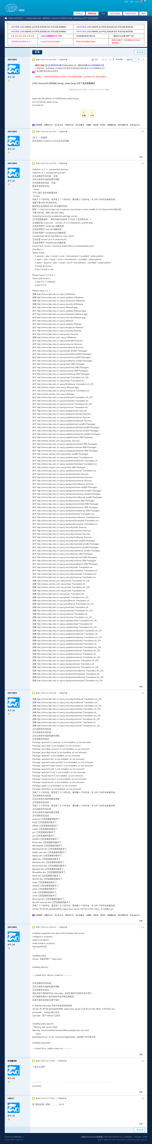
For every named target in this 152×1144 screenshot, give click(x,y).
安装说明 (43, 27)
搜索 (143, 13)
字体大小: (105, 60)
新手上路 (11, 77)
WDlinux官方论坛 (15, 18)
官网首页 (79, 13)
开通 (60, 36)
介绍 (22, 27)
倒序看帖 (119, 59)
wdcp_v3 (72, 65)
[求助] (35, 83)
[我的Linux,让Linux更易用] (92, 1137)
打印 (96, 60)
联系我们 (128, 1137)
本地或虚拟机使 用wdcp (85, 36)
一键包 (79, 65)
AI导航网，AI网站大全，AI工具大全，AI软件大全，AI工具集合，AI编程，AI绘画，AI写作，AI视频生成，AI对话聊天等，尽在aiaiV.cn (87, 125)
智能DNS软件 (130, 13)
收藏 (84, 115)
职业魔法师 (12, 1061)
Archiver (138, 1137)
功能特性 (27, 27)
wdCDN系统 (115, 13)
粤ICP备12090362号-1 (113, 1137)
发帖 (37, 52)
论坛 (103, 13)
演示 (49, 27)
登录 (132, 2)
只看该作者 (62, 60)
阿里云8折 (92, 13)
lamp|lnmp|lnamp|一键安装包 (38, 18)
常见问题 (54, 27)
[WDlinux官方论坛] (15, 12)
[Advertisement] (89, 79)
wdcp (66, 65)
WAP (145, 1137)
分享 (92, 115)
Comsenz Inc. (19, 1140)
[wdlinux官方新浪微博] (141, 2)
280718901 (12, 60)
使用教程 (62, 27)
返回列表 (140, 52)
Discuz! (18, 1137)
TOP (141, 157)
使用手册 (129, 27)
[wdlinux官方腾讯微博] (145, 2)
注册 (126, 2)
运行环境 (35, 27)
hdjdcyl (11, 1098)
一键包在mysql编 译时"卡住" (123, 36)
